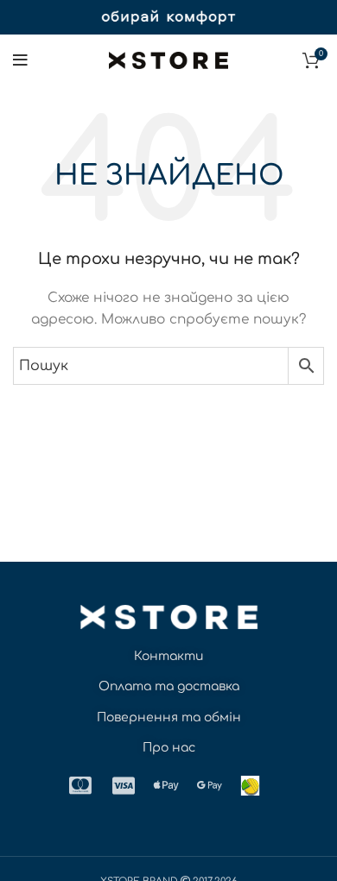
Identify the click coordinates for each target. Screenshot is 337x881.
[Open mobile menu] (20, 60)
